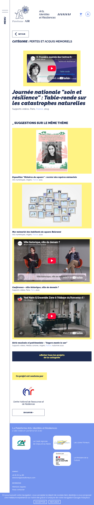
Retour (21, 34)
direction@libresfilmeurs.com (23, 478)
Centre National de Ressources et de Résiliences (28, 402)
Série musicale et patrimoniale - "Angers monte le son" (39, 343)
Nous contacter (18, 490)
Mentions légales (19, 487)
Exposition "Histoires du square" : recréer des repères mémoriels (44, 177)
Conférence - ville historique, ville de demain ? (35, 287)
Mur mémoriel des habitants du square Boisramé (36, 232)
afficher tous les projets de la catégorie (52, 356)
